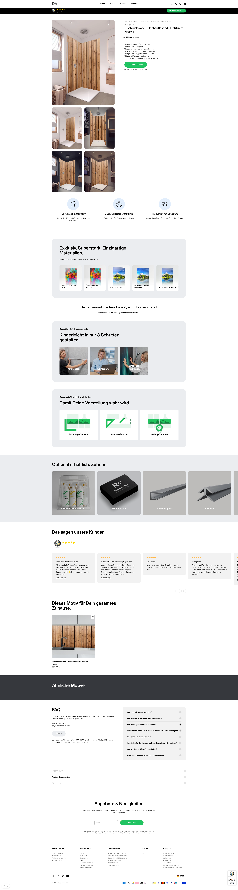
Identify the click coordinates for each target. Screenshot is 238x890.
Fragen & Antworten (58, 853)
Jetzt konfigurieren (135, 65)
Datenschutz (84, 858)
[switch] (232, 883)
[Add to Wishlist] (92, 617)
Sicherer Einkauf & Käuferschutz (117, 858)
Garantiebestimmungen (87, 865)
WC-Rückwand (167, 863)
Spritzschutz (167, 858)
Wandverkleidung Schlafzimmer (172, 867)
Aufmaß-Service (113, 863)
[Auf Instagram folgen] (58, 876)
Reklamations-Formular (59, 858)
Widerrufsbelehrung (86, 867)
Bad (111, 4)
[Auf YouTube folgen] (67, 876)
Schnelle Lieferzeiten (114, 860)
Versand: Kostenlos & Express (117, 853)
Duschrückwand (133, 21)
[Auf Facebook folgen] (53, 876)
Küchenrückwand (168, 853)
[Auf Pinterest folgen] (63, 876)
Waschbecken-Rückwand (170, 865)
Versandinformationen (86, 863)
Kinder (133, 4)
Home (125, 21)
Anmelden (132, 823)
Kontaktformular (56, 855)
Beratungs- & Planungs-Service (117, 855)
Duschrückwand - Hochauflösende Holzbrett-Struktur (155, 21)
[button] (73, 578)
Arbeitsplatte (167, 860)
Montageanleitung (57, 860)
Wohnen (122, 4)
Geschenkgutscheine (114, 865)
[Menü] (235, 871)
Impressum (83, 855)
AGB (81, 860)
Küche (102, 4)
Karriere (144, 853)
